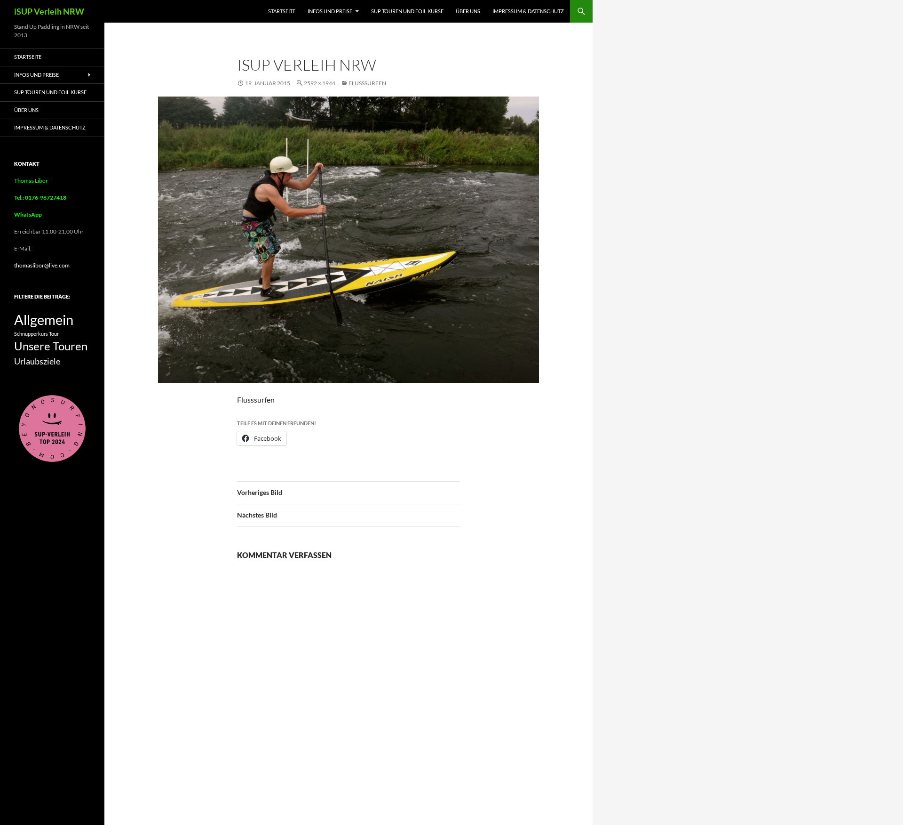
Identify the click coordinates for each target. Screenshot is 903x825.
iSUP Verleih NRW (49, 11)
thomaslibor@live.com (42, 265)
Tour (54, 334)
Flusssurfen (367, 83)
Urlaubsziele (37, 361)
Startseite (281, 11)
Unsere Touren (50, 346)
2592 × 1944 (319, 83)
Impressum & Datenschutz (528, 11)
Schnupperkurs (31, 334)
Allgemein (43, 319)
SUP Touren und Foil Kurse (407, 11)
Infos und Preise (330, 11)
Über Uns (468, 11)
